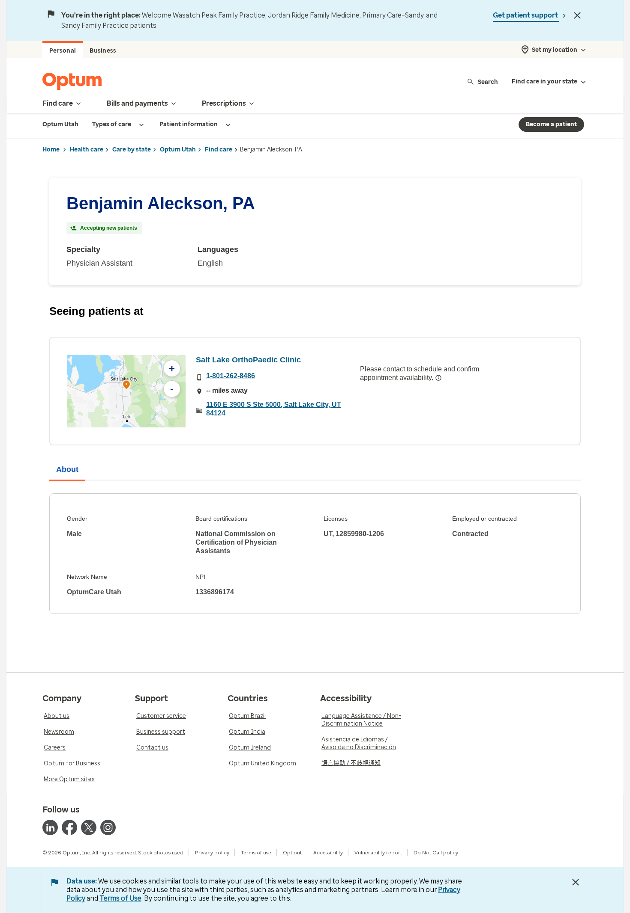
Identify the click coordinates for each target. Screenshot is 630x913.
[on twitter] (88, 827)
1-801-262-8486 (230, 375)
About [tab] (67, 469)
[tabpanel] (315, 553)
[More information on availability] (438, 377)
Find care (218, 149)
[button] (126, 386)
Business (103, 50)
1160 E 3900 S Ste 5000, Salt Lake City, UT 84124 (273, 409)
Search (488, 81)
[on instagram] (108, 827)
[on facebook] (69, 827)
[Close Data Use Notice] (575, 882)
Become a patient (551, 124)
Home (51, 149)
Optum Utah (178, 149)
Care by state (131, 149)
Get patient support (526, 15)
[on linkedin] (50, 827)
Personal (62, 50)
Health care (86, 149)
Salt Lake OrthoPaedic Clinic (248, 360)
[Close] (577, 15)
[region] (126, 391)
